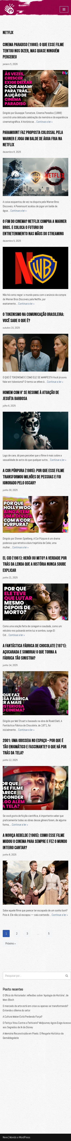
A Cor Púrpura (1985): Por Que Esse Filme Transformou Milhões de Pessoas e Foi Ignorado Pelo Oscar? (33, 477)
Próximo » (10, 943)
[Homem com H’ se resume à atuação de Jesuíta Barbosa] (35, 431)
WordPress (24, 1137)
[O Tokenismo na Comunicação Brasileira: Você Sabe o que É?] (35, 353)
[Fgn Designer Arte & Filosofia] (9, 9)
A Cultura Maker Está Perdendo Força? (22, 1016)
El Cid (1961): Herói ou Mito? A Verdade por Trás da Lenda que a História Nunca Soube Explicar (35, 564)
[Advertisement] (35, 1083)
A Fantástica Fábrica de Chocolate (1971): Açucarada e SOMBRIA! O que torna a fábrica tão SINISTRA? (34, 652)
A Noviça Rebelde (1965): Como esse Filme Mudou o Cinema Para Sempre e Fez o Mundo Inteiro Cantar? (35, 841)
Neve (5, 1137)
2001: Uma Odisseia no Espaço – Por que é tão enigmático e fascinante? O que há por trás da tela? (34, 747)
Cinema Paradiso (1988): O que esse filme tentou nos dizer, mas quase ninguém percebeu (33, 51)
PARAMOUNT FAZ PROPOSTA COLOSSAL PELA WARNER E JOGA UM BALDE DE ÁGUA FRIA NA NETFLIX (33, 138)
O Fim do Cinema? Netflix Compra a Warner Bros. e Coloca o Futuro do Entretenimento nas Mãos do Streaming (34, 227)
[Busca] (67, 976)
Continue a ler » (44, 121)
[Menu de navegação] (64, 9)
